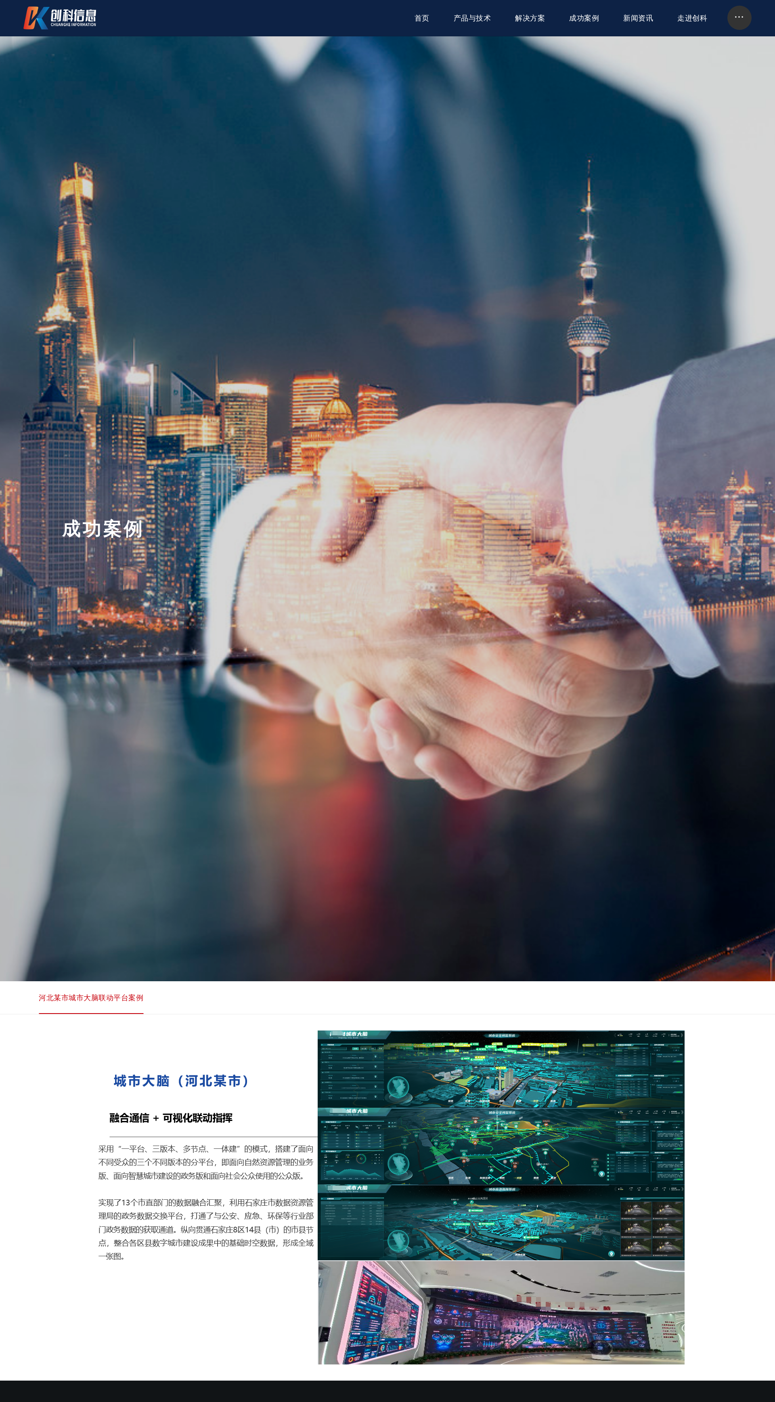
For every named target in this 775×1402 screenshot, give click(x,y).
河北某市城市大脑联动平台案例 (91, 997)
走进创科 (692, 18)
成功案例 (584, 18)
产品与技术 (472, 18)
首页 (422, 18)
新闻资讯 (638, 18)
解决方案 (530, 18)
